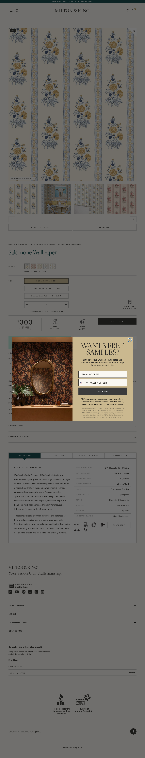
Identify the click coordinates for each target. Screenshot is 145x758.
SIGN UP (102, 391)
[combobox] (84, 382)
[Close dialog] (129, 340)
